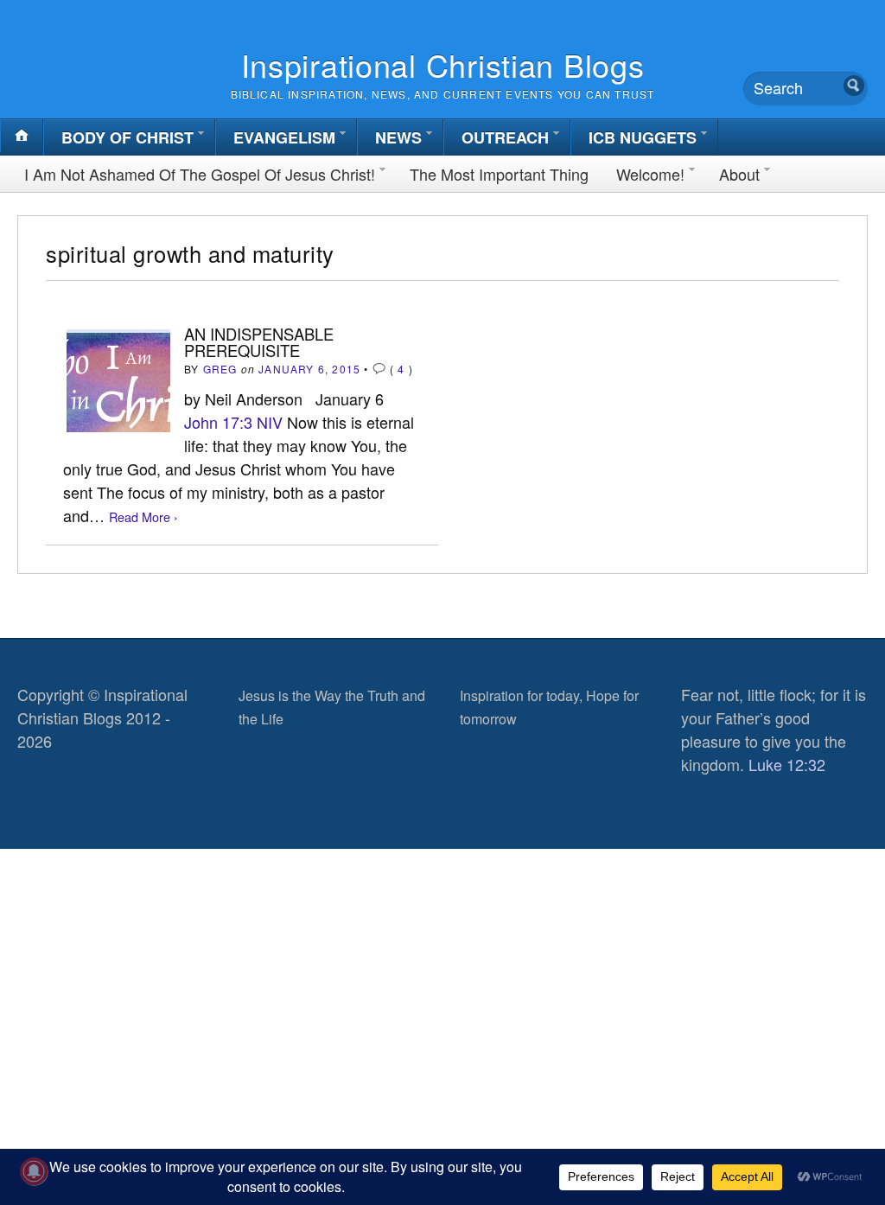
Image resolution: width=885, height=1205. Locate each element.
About (739, 174)
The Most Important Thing (499, 174)
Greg (220, 368)
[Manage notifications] (34, 1171)
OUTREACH (505, 137)
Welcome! (650, 174)
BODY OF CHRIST (127, 137)
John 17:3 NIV (233, 422)
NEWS (398, 137)
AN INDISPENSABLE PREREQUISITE (259, 341)
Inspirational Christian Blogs (443, 64)
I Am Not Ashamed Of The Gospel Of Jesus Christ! (199, 174)
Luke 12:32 (786, 764)
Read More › (143, 516)
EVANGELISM (284, 137)
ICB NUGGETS (643, 137)
